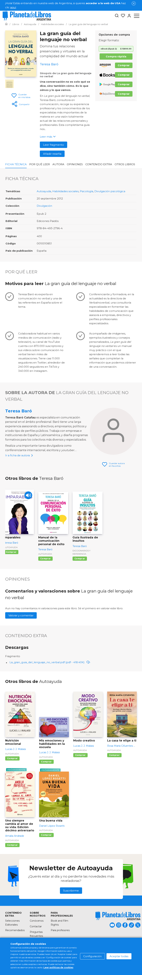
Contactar (36, 926)
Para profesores (60, 930)
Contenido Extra (98, 164)
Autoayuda (44, 191)
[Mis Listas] (122, 16)
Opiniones (75, 164)
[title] (117, 915)
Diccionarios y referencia (81, 552)
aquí (13, 7)
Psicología (86, 191)
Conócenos (36, 920)
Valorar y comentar (20, 615)
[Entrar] (128, 16)
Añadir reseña (52, 153)
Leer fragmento (53, 144)
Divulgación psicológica (109, 191)
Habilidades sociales (65, 191)
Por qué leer (39, 164)
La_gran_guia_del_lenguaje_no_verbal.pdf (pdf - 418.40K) (47, 662)
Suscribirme (71, 890)
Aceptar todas (119, 956)
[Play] (28, 495)
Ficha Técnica (16, 164)
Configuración (92, 956)
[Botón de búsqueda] (117, 15)
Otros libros (125, 164)
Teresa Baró (18, 410)
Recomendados (15, 930)
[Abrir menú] (136, 15)
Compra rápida (116, 56)
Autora (58, 164)
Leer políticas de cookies (58, 967)
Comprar (124, 65)
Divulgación (44, 205)
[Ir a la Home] (6, 24)
